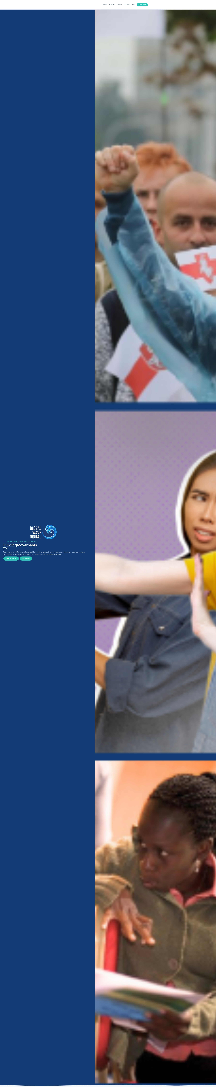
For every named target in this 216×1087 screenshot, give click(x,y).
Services (119, 4)
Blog (133, 4)
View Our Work (10, 558)
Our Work (127, 4)
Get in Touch (142, 4)
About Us (111, 4)
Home (105, 4)
